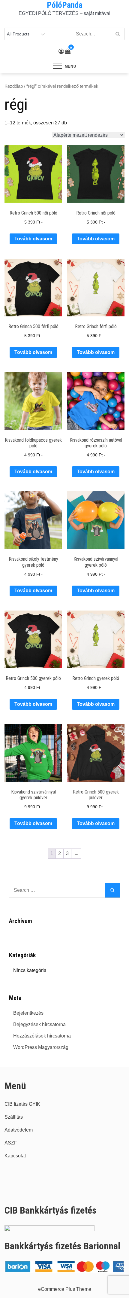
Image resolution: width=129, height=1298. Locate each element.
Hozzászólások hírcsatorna (42, 1035)
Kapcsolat (15, 1155)
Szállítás (13, 1117)
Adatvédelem (18, 1129)
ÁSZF (10, 1142)
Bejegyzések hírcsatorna (39, 1024)
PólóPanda (64, 5)
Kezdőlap (13, 86)
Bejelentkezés (28, 1013)
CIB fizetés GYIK (22, 1104)
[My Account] (61, 51)
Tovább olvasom (33, 238)
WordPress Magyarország (40, 1047)
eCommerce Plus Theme (64, 1289)
